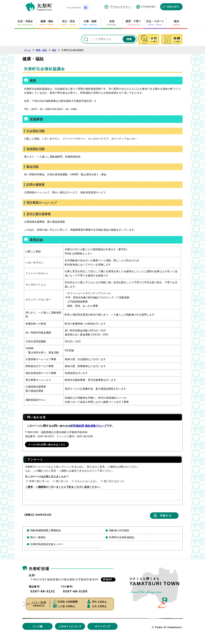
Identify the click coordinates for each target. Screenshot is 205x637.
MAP (109, 579)
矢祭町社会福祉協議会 (122, 537)
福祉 (54, 50)
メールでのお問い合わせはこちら (47, 444)
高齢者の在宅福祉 (119, 530)
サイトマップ (102, 626)
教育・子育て (133, 23)
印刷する (166, 515)
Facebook (85, 7)
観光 (176, 23)
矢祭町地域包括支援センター (47, 544)
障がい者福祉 (38, 537)
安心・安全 (68, 23)
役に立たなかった (114, 481)
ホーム (27, 50)
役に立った (62, 481)
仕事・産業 (90, 23)
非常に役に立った (39, 481)
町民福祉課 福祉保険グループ (88, 425)
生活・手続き (25, 23)
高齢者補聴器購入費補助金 (45, 530)
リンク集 (37, 626)
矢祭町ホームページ (39, 7)
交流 (111, 23)
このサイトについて (70, 626)
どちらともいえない (86, 481)
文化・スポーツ (155, 23)
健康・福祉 (47, 23)
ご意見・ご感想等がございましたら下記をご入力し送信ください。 (63, 487)
